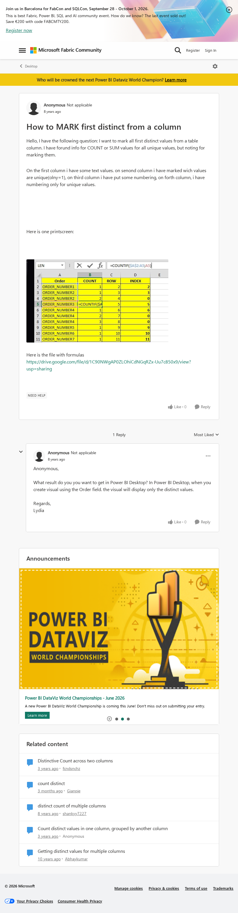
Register (193, 50)
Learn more (176, 80)
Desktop (31, 66)
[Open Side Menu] (22, 50)
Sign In (210, 50)
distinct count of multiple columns (72, 806)
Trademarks (223, 888)
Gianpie (73, 790)
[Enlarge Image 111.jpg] (97, 301)
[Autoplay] (109, 719)
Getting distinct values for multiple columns (81, 851)
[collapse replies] (20, 451)
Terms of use (196, 888)
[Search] (177, 50)
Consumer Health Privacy (80, 900)
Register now (19, 30)
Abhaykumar (76, 859)
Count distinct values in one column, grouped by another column (103, 828)
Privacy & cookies (164, 888)
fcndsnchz (71, 768)
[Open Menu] (215, 66)
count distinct (51, 783)
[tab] (116, 719)
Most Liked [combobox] (206, 435)
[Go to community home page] (66, 50)
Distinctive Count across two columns (75, 761)
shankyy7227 (74, 813)
